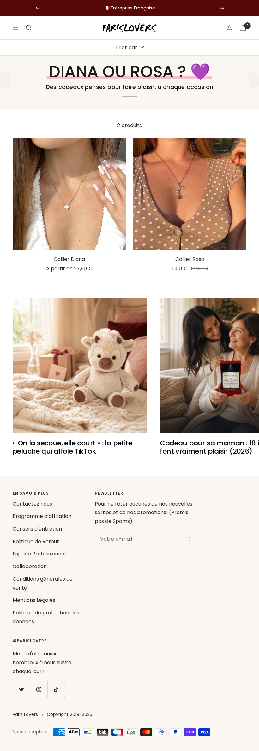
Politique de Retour (36, 541)
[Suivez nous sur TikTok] (56, 689)
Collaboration (30, 566)
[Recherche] (29, 28)
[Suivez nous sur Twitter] (21, 689)
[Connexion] (229, 28)
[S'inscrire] (188, 539)
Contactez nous (32, 504)
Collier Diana (69, 259)
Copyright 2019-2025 (69, 714)
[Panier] (243, 28)
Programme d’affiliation (42, 516)
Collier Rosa (189, 259)
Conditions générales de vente (43, 583)
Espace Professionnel (39, 553)
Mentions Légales (34, 600)
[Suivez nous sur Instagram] (38, 689)
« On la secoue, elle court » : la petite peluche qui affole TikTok (72, 447)
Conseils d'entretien (37, 528)
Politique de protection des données (46, 617)
